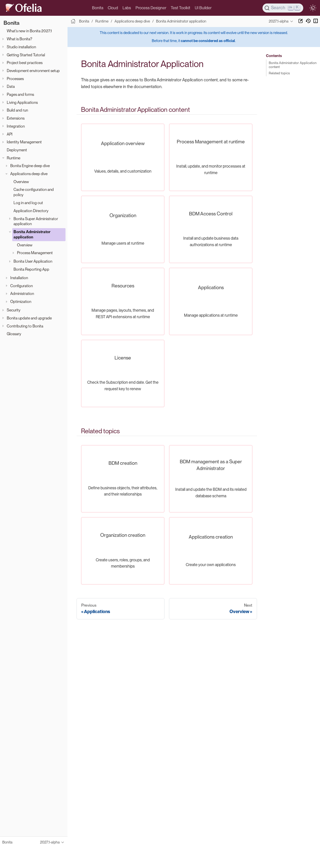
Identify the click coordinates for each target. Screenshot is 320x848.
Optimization (20, 301)
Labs (126, 8)
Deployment (17, 150)
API (9, 134)
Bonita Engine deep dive (30, 166)
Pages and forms (20, 94)
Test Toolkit (180, 8)
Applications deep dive (29, 173)
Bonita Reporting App (31, 269)
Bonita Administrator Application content (292, 65)
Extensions (15, 118)
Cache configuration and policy (34, 192)
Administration (22, 293)
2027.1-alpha (278, 21)
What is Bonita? (19, 39)
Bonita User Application (33, 261)
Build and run (17, 110)
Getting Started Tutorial (26, 55)
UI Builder (203, 8)
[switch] (313, 8)
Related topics (279, 73)
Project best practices (24, 63)
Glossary (14, 334)
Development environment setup (33, 70)
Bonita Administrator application (32, 235)
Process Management (35, 253)
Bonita (97, 8)
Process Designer (151, 8)
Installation (19, 277)
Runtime (13, 158)
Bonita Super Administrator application (36, 221)
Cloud (113, 8)
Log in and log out (28, 203)
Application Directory (31, 210)
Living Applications (22, 102)
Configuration (21, 285)
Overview (21, 181)
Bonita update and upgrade (29, 318)
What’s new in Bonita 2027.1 (29, 31)
